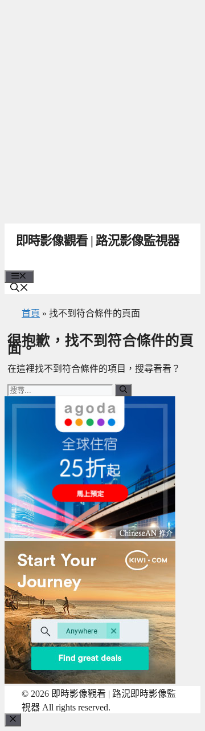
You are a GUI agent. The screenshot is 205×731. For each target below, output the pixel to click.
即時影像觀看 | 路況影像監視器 (97, 240)
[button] (19, 289)
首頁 (31, 313)
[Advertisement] (102, 108)
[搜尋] (123, 390)
